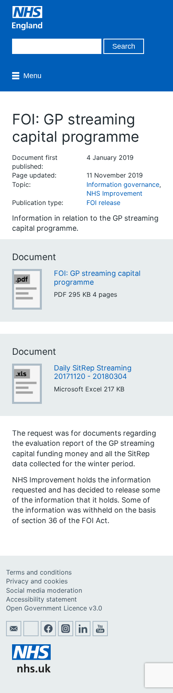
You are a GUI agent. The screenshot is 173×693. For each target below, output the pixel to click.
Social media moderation (44, 590)
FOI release (103, 203)
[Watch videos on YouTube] (100, 634)
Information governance (122, 184)
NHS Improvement (114, 193)
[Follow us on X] (31, 634)
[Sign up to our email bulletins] (13, 634)
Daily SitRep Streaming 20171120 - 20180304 (93, 372)
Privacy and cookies (37, 581)
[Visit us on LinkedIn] (83, 634)
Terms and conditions (39, 572)
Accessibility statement (41, 599)
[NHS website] (31, 670)
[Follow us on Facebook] (48, 634)
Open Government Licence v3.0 (54, 608)
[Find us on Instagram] (65, 634)
